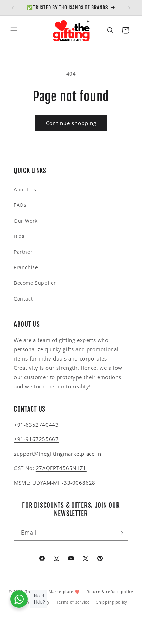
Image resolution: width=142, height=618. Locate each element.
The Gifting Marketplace (49, 591)
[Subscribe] (120, 533)
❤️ (77, 591)
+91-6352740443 (36, 424)
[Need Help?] (19, 599)
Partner (23, 252)
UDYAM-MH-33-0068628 (63, 482)
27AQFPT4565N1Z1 (61, 468)
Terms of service (72, 602)
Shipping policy (112, 602)
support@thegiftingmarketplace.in (57, 453)
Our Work (26, 220)
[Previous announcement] (12, 7)
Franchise (26, 267)
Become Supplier (35, 283)
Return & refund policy (110, 591)
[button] (13, 30)
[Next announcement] (129, 7)
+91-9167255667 (36, 439)
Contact (23, 298)
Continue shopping (71, 123)
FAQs (20, 205)
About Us (25, 189)
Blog (19, 236)
